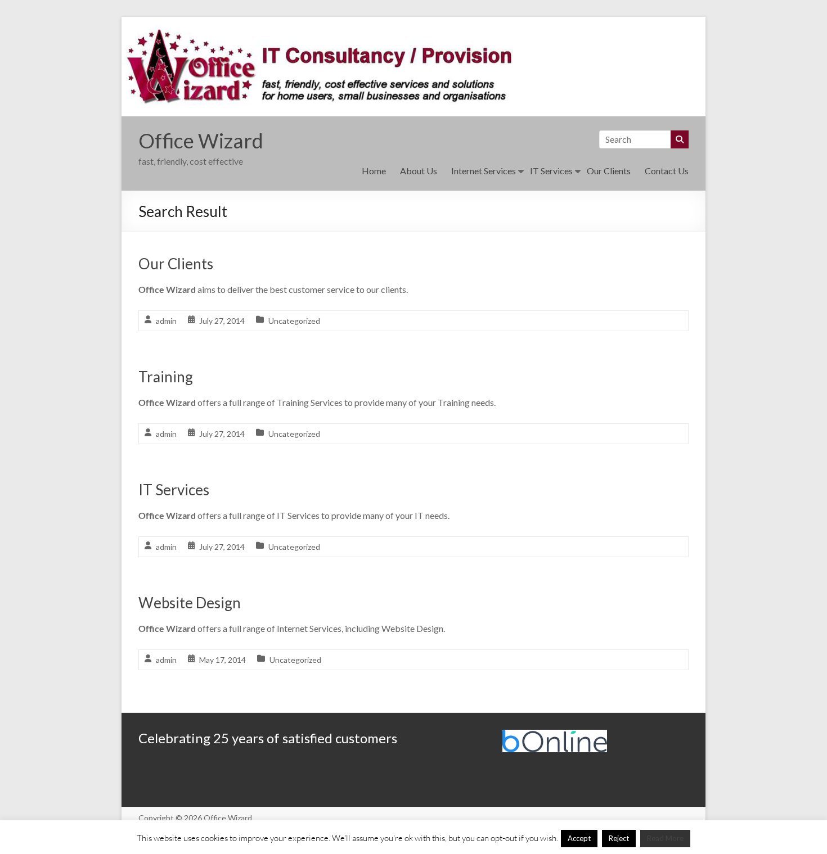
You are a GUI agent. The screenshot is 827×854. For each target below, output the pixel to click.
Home (374, 170)
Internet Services (483, 170)
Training (165, 377)
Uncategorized (294, 321)
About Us (418, 170)
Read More (665, 838)
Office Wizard (200, 140)
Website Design (189, 603)
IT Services (551, 170)
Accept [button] (579, 838)
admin (166, 321)
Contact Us (667, 170)
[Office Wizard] (413, 24)
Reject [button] (619, 838)
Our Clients (609, 170)
